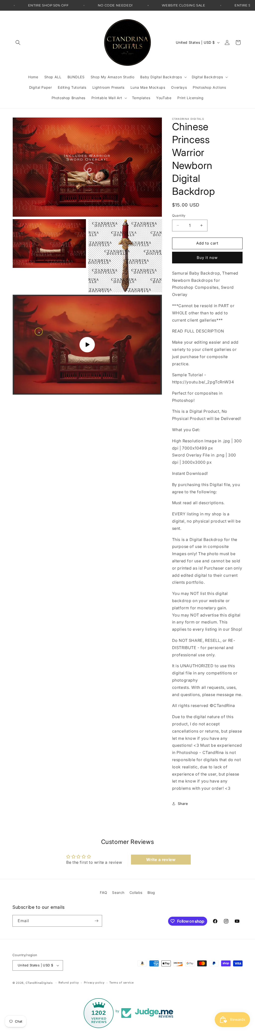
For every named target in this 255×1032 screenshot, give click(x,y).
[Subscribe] (96, 921)
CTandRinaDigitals (39, 983)
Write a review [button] (161, 859)
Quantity (179, 215)
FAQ (103, 892)
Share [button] (183, 803)
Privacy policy (94, 982)
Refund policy (69, 982)
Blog (151, 892)
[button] (17, 42)
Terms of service (121, 982)
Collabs (135, 892)
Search (118, 892)
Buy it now (207, 257)
